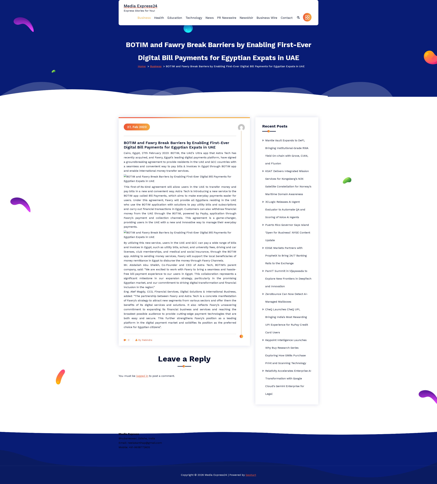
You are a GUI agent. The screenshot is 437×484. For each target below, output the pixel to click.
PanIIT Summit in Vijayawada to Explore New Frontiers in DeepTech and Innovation (288, 278)
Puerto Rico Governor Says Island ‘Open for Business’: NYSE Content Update (287, 232)
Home (142, 66)
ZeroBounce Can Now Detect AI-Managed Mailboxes (286, 297)
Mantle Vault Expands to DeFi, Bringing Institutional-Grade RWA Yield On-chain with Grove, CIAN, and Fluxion (286, 152)
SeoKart (251, 474)
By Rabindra (145, 340)
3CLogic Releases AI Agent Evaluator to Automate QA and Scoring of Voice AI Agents (285, 209)
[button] (298, 17)
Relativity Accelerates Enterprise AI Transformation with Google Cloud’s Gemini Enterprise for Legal (288, 382)
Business (155, 66)
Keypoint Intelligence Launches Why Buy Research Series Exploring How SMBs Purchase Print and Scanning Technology (286, 351)
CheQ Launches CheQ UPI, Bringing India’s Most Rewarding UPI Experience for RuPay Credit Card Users (286, 321)
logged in (142, 376)
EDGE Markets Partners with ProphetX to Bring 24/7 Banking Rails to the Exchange (286, 255)
